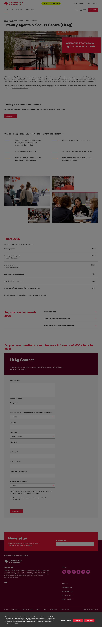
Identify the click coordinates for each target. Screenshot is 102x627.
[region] (51, 619)
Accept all (89, 620)
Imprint (16, 623)
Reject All (78, 620)
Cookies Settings (66, 620)
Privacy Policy (25, 619)
